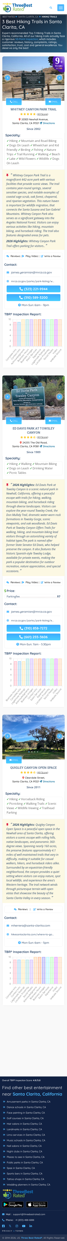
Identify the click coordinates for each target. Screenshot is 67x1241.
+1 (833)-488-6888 (24, 1220)
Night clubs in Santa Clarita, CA (24, 1151)
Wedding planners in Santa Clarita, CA (28, 1184)
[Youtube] (23, 1226)
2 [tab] (30, 93)
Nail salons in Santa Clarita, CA (24, 1145)
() (42, 114)
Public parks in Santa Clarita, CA (24, 1162)
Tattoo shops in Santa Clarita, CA (25, 1179)
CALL (15, 101)
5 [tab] (38, 93)
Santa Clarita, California (37, 1094)
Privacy (7, 1231)
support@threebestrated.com (29, 1214)
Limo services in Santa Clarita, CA (25, 1134)
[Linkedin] (30, 1226)
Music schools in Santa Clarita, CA (25, 1140)
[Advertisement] (33, 1042)
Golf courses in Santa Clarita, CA (25, 1118)
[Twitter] (10, 1226)
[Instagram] (17, 1226)
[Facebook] (3, 1226)
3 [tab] (33, 93)
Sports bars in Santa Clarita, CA (24, 1173)
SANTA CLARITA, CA (28, 16)
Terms (19, 1231)
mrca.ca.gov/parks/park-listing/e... (32, 620)
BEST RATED (9, 16)
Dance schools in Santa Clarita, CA (26, 1107)
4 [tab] (36, 93)
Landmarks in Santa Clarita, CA (24, 1129)
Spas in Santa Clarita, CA (20, 1168)
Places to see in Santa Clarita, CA (25, 1157)
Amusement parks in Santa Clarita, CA (28, 1101)
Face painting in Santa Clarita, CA (25, 1112)
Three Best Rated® (31, 1237)
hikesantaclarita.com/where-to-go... (32, 934)
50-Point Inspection (26, 39)
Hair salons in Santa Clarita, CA (24, 1123)
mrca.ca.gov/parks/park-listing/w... (32, 281)
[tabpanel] (33, 79)
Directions (48, 123)
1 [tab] (27, 93)
